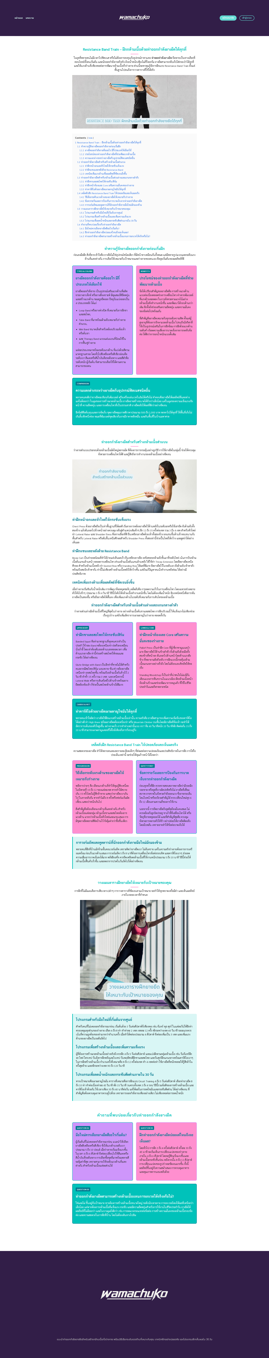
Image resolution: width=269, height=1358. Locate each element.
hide (90, 138)
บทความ (30, 18)
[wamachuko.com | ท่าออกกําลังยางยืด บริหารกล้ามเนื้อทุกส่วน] (134, 18)
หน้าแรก (19, 18)
